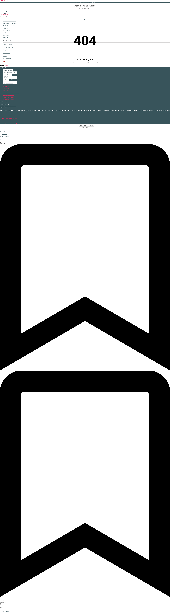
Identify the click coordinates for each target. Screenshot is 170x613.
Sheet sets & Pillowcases (9, 25)
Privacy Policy (6, 74)
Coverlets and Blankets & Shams (11, 23)
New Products (7, 12)
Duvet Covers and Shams (9, 21)
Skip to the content (5, 0)
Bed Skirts (5, 28)
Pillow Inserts (6, 35)
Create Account (4, 14)
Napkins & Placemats (8, 58)
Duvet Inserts (6, 33)
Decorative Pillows (7, 44)
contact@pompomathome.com (8, 105)
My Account (5, 69)
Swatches (5, 37)
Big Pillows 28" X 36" (8, 47)
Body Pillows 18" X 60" (8, 50)
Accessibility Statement (8, 83)
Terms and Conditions (8, 81)
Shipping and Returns (8, 79)
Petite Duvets (6, 30)
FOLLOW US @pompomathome (9, 118)
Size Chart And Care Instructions (10, 76)
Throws (5, 56)
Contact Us (5, 72)
